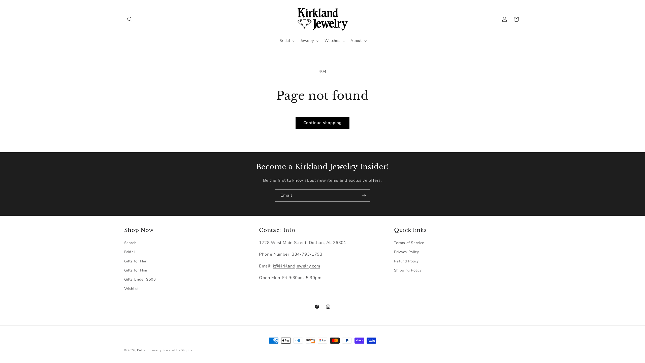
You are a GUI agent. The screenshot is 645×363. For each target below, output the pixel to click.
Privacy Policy (406, 251)
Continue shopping (322, 123)
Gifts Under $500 (140, 279)
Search (130, 242)
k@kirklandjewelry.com (296, 266)
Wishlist (131, 288)
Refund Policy (406, 261)
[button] (130, 19)
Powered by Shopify (177, 350)
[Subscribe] (364, 195)
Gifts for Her (135, 261)
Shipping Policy (408, 270)
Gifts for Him (135, 270)
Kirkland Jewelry (149, 350)
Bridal (129, 251)
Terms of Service (409, 242)
